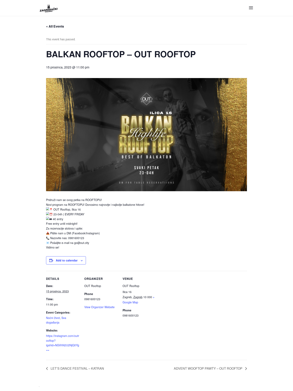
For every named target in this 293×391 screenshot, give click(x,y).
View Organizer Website (99, 307)
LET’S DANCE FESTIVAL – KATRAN (77, 368)
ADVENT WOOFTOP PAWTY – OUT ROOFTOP (208, 368)
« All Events (55, 26)
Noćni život (53, 318)
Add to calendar (67, 260)
